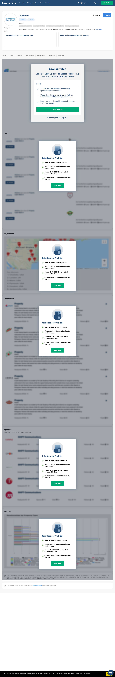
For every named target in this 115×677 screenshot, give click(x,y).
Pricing (47, 3)
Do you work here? (37, 585)
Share (108, 15)
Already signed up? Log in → (57, 118)
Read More (99, 29)
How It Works (22, 3)
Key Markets (30, 55)
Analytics (61, 55)
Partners (19, 55)
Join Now (57, 185)
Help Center (85, 3)
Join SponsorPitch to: (52, 158)
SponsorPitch (9, 3)
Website (97, 15)
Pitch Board (30, 3)
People (4, 55)
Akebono (24, 15)
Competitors (41, 55)
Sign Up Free (107, 3)
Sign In (96, 3)
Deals (11, 55)
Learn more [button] (86, 673)
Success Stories (39, 3)
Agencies (52, 55)
